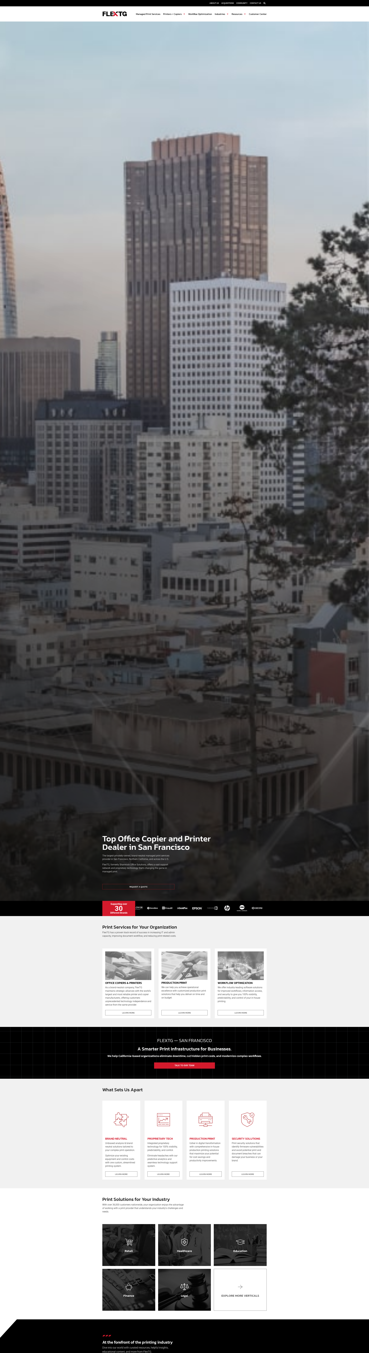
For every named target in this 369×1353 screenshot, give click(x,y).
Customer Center (258, 14)
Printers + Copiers (172, 14)
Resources (237, 14)
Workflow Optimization (200, 14)
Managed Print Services (148, 14)
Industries (220, 14)
